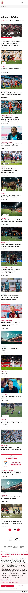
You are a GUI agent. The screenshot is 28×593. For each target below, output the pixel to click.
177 (15, 530)
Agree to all (7, 586)
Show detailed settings (6, 580)
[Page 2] (18, 529)
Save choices (14, 588)
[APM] (10, 539)
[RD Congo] (8, 547)
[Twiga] (22, 547)
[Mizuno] (17, 539)
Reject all (21, 586)
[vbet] (15, 547)
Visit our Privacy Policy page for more (9, 582)
